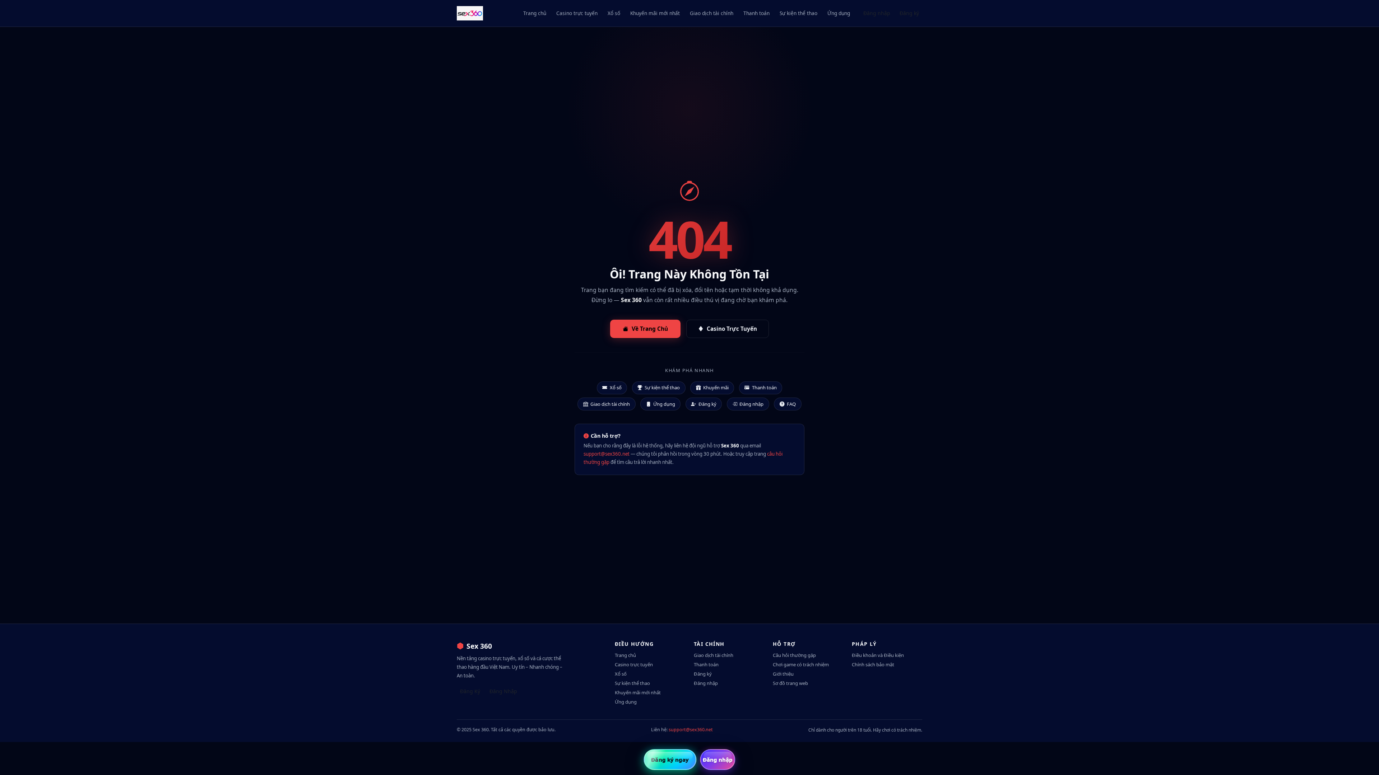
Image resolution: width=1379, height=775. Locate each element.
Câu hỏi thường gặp (794, 655)
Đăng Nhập (503, 691)
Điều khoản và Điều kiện (878, 655)
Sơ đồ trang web (790, 683)
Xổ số (614, 13)
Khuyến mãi (716, 387)
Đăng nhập (876, 13)
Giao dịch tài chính (711, 13)
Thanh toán (756, 13)
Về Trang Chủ (650, 329)
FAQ (791, 404)
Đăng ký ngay (670, 759)
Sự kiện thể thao (798, 13)
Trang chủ (534, 13)
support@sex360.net (607, 454)
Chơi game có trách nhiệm (801, 664)
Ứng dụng (838, 13)
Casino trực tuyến (577, 13)
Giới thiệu (783, 674)
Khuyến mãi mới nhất (655, 13)
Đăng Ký (470, 691)
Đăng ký (909, 13)
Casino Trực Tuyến (732, 328)
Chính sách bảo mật (873, 664)
